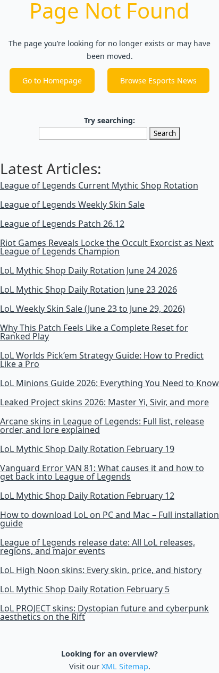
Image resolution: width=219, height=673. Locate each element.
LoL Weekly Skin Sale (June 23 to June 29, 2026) (92, 308)
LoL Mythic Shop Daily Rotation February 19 (87, 449)
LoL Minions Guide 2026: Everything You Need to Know (109, 383)
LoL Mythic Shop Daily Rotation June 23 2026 (88, 289)
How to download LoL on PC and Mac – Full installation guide (109, 519)
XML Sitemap (125, 666)
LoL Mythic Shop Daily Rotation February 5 (85, 589)
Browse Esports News (158, 80)
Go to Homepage (52, 80)
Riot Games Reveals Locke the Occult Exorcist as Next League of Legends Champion (107, 247)
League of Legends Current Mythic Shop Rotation (99, 185)
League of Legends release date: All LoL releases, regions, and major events (97, 546)
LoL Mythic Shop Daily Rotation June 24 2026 (88, 270)
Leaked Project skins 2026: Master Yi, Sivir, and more (104, 402)
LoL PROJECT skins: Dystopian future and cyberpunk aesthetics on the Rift (104, 612)
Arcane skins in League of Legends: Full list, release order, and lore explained (102, 425)
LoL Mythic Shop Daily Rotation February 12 (87, 495)
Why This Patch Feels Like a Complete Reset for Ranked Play (94, 332)
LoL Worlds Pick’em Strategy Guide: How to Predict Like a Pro (102, 360)
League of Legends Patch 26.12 (62, 223)
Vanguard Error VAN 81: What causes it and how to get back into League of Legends (102, 472)
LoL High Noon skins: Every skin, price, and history (100, 570)
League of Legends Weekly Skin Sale (72, 204)
